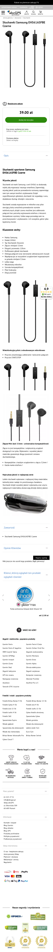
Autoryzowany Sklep (11, 854)
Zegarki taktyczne (9, 671)
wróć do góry (29, 630)
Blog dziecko (8, 828)
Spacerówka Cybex (33, 716)
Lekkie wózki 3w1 (32, 728)
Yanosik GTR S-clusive (11, 686)
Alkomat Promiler (32, 679)
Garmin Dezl (7, 667)
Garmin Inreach (8, 659)
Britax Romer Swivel (33, 735)
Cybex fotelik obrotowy (35, 712)
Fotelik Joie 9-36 (32, 705)
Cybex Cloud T (8, 739)
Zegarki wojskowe (33, 671)
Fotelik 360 (7, 716)
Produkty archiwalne (11, 833)
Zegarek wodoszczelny (34, 652)
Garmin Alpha (31, 663)
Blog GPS (7, 831)
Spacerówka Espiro (10, 720)
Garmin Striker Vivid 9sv (35, 648)
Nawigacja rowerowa (10, 679)
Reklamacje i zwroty (11, 859)
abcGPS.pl (14, 12)
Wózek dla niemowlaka (11, 731)
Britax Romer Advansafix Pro (13, 735)
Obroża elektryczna (33, 667)
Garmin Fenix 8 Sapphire (12, 648)
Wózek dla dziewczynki (34, 724)
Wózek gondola (32, 720)
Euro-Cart (29, 731)
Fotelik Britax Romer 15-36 (36, 701)
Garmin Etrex (31, 659)
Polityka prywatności (11, 836)
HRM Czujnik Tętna (10, 652)
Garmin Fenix (8, 644)
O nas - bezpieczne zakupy (13, 851)
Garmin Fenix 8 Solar (34, 644)
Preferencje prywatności (13, 839)
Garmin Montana (32, 656)
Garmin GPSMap (9, 656)
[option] (26, 600)
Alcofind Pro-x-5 (32, 683)
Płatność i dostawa (11, 857)
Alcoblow (6, 683)
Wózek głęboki (8, 724)
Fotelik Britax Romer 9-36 (12, 701)
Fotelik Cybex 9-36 (10, 705)
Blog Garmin (8, 825)
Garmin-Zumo (8, 663)
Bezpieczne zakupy (15, 103)
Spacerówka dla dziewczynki (13, 728)
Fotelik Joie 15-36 (9, 708)
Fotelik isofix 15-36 (33, 708)
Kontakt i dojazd (10, 822)
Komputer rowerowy (33, 675)
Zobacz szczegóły (12, 140)
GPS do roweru (8, 675)
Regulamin (8, 862)
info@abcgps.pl (10, 800)
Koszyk (40, 14)
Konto (26, 14)
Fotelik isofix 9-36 (9, 712)
